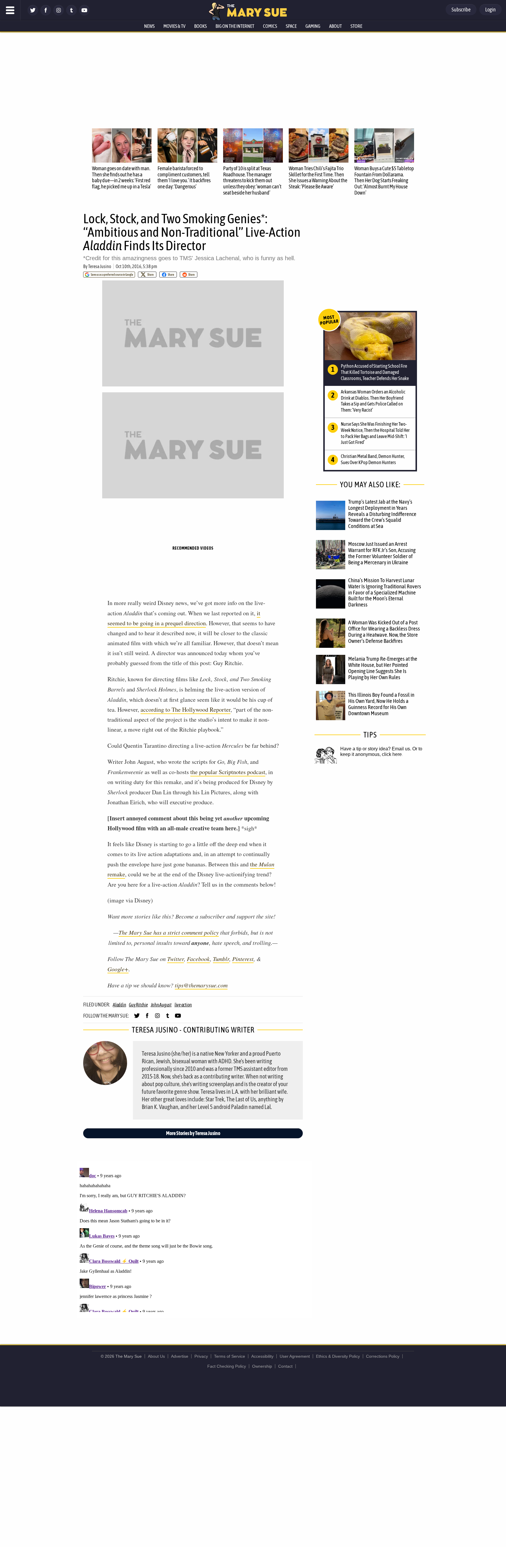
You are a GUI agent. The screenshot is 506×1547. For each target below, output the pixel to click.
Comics (270, 26)
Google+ (118, 969)
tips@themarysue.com (201, 985)
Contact (285, 1366)
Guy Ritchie (138, 1004)
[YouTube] (84, 13)
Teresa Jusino (99, 266)
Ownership (262, 1366)
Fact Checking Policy (226, 1366)
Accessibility (262, 1356)
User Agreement (295, 1356)
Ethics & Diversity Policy (338, 1356)
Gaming (312, 26)
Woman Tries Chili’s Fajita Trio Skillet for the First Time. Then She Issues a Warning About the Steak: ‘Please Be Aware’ (318, 177)
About (335, 26)
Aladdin (119, 1004)
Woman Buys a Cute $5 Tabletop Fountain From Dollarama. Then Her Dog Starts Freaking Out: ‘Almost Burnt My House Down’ (384, 180)
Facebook (198, 958)
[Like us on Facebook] (45, 13)
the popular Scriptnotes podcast (227, 772)
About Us (156, 1356)
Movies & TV (174, 26)
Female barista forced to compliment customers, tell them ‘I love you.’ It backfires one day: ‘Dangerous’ (184, 177)
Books (200, 26)
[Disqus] (194, 1239)
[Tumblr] (71, 13)
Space (291, 26)
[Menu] (10, 10)
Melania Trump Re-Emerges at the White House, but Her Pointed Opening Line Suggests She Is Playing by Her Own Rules (382, 667)
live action (183, 1004)
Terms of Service (229, 1356)
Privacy (201, 1356)
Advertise (179, 1356)
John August (161, 1004)
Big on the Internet (235, 26)
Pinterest (243, 958)
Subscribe (461, 9)
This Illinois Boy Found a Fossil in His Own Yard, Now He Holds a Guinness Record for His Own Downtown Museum (381, 703)
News (149, 26)
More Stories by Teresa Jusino (193, 1133)
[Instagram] (58, 13)
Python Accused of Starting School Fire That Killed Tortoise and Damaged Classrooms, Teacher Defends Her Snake (375, 372)
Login (490, 9)
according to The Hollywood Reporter (185, 709)
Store (356, 26)
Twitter (175, 958)
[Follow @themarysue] (33, 13)
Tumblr (221, 958)
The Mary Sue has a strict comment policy (169, 932)
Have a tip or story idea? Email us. (375, 748)
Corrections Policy (382, 1356)
